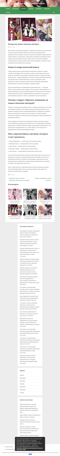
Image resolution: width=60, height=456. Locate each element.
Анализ (8, 8)
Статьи (8, 12)
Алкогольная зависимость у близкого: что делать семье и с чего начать (29, 313)
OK (30, 454)
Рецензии (47, 8)
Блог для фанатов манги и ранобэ (30, 3)
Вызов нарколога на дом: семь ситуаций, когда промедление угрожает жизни (29, 298)
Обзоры (31, 8)
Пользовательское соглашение (14, 449)
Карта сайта (9, 446)
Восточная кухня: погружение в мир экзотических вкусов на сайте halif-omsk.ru (29, 430)
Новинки (23, 8)
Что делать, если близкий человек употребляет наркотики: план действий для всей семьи (30, 331)
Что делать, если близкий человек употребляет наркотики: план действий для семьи (30, 348)
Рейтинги (39, 8)
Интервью (15, 8)
